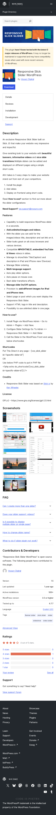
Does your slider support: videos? (19, 514)
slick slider (42, 615)
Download (9, 87)
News (5, 713)
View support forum (12, 692)
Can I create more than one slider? (19, 506)
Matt (6, 758)
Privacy (6, 722)
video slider (47, 621)
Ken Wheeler (12, 387)
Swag (33, 745)
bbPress (8, 762)
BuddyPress (10, 767)
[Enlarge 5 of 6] (50, 416)
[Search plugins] (30, 21)
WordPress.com (11, 753)
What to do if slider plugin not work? (20, 541)
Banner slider (30, 615)
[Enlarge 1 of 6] (23, 416)
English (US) (48, 609)
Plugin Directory (9, 12)
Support (9, 124)
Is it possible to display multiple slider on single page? (17, 523)
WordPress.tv (10, 745)
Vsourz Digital (27, 79)
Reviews (9, 104)
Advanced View (10, 628)
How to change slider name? (16, 532)
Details (8, 97)
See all (50, 672)
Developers (8, 740)
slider (50, 615)
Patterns (33, 722)
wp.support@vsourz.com (30, 209)
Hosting (6, 717)
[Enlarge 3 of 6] (23, 460)
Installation (10, 110)
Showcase (34, 708)
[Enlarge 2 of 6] (23, 428)
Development (11, 117)
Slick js (46, 383)
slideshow (37, 621)
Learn (5, 731)
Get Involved (35, 731)
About (5, 708)
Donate (34, 740)
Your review (8, 672)
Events (32, 735)
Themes (33, 713)
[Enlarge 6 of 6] (50, 439)
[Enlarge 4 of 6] (23, 475)
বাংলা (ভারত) (13, 779)
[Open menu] (52, 4)
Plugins (32, 717)
